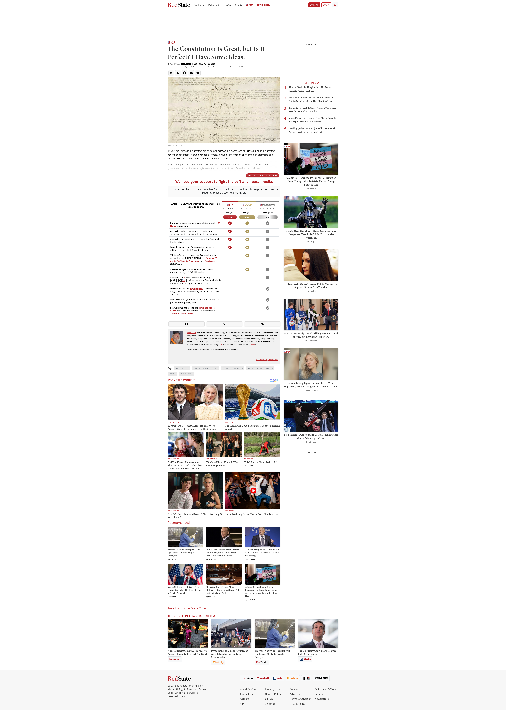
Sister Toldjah (311, 390)
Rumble (252, 344)
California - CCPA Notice (326, 689)
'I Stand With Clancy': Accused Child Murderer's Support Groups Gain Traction (311, 285)
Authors (199, 5)
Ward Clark (175, 64)
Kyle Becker (173, 559)
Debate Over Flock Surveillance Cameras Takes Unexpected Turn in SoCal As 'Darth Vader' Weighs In (311, 234)
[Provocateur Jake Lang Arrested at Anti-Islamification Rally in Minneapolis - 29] (231, 633)
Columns (270, 703)
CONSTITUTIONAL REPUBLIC (205, 368)
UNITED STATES (186, 374)
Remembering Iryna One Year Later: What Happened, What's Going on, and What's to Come (311, 384)
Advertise (295, 694)
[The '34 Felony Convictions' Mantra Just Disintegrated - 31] (318, 633)
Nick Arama (211, 559)
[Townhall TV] (263, 4)
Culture (269, 698)
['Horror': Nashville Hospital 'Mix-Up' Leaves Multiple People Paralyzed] (185, 536)
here (220, 344)
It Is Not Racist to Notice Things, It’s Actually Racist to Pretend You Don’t (187, 652)
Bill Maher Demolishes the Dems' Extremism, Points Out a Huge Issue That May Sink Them (222, 552)
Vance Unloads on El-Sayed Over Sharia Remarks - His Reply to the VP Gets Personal (184, 590)
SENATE (172, 374)
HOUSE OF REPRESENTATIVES (260, 368)
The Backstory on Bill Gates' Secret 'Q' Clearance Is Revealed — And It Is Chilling (262, 552)
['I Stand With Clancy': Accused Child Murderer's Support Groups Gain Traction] (311, 264)
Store (238, 5)
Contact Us (246, 694)
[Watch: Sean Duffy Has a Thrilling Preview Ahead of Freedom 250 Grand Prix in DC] (311, 314)
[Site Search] (335, 4)
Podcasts (213, 5)
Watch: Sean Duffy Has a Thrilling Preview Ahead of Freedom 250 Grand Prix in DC (311, 335)
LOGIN (326, 5)
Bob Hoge (311, 241)
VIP (242, 703)
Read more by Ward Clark (267, 360)
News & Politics (274, 694)
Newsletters (322, 698)
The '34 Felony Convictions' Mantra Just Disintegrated (317, 652)
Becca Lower (311, 340)
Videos (227, 5)
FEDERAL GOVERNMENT (232, 368)
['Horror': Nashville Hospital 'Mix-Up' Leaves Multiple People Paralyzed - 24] (275, 633)
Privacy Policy (297, 703)
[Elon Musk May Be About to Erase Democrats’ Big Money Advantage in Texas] (311, 415)
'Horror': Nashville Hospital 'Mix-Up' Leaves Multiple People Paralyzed (184, 552)
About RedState (249, 689)
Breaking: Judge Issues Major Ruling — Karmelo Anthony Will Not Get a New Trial (222, 590)
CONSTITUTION (182, 368)
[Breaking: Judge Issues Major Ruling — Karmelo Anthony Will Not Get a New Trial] (224, 574)
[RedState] (179, 5)
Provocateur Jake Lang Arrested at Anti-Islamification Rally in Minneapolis (229, 654)
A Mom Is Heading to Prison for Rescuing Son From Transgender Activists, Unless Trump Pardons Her (261, 591)
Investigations (273, 689)
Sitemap (319, 694)
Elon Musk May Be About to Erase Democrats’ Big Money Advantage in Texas (311, 436)
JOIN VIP (314, 5)
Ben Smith (311, 442)
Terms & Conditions (301, 698)
